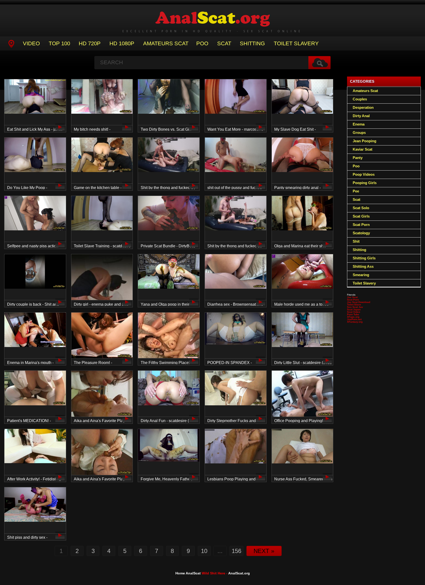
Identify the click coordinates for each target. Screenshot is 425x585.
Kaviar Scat (362, 149)
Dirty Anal (361, 116)
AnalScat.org (239, 573)
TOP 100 (59, 43)
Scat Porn (361, 224)
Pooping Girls (365, 183)
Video (31, 43)
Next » (264, 551)
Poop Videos (364, 174)
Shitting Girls (364, 258)
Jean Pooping (364, 141)
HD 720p (90, 43)
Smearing (361, 275)
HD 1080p (121, 43)
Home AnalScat (188, 573)
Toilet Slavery (296, 43)
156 (236, 551)
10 (204, 551)
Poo (202, 43)
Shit (356, 241)
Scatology (361, 233)
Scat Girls (361, 216)
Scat (224, 43)
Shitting (252, 43)
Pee (356, 191)
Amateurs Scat (165, 43)
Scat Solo (361, 208)
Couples (360, 99)
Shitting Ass (363, 266)
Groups (359, 132)
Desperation (363, 107)
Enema (358, 124)
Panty (358, 158)
